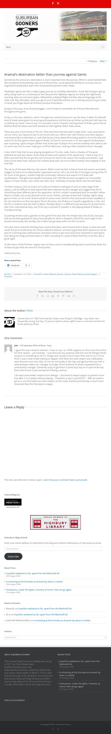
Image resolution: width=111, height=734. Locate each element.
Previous (92, 61)
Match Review (77, 274)
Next (102, 61)
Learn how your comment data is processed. (65, 479)
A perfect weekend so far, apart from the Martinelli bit (32, 573)
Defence (52, 274)
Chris (9, 274)
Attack (45, 274)
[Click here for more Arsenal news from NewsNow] (13, 502)
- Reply (49, 345)
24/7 (18, 507)
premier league (90, 274)
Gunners (67, 274)
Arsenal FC (38, 274)
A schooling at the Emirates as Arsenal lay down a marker (34, 581)
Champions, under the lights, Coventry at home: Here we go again (38, 589)
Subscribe (13, 556)
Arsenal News (11, 507)
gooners (60, 274)
